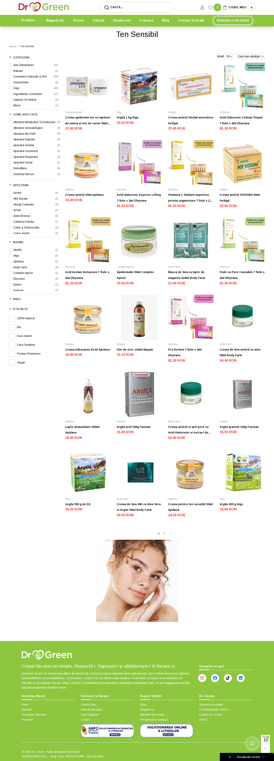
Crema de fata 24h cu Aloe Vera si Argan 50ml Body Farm (139, 507)
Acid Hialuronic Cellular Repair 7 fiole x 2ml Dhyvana (241, 120)
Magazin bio (55, 20)
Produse (28, 20)
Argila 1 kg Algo (128, 117)
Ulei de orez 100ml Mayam (135, 349)
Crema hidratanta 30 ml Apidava (87, 349)
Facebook (215, 678)
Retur (25, 704)
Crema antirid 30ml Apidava (84, 194)
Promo (78, 20)
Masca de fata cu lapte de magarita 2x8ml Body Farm (186, 275)
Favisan (121, 421)
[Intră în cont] (204, 7)
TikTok (228, 678)
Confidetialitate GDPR (213, 709)
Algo (119, 112)
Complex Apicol (73, 112)
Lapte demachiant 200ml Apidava (82, 429)
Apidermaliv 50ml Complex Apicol (135, 275)
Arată (220, 56)
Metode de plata (91, 709)
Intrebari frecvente (152, 714)
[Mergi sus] (265, 748)
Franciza (146, 20)
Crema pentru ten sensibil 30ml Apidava (190, 507)
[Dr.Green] (44, 6)
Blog (165, 20)
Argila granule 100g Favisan (239, 426)
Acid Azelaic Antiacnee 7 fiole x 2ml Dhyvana (87, 275)
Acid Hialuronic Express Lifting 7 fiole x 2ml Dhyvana (139, 197)
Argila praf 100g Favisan (134, 426)
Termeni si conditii (211, 704)
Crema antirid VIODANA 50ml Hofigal (240, 197)
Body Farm (174, 266)
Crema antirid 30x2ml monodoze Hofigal (190, 120)
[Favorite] (211, 8)
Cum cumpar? (90, 714)
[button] (250, 56)
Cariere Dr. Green (210, 714)
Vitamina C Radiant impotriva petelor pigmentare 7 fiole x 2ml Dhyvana (190, 198)
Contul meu (88, 704)
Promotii (27, 719)
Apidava (69, 189)
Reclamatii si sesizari (154, 719)
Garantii (27, 709)
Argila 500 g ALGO (78, 504)
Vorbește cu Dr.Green (233, 20)
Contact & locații (191, 20)
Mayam (121, 344)
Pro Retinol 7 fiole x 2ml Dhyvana (185, 352)
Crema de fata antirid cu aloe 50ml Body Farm (240, 352)
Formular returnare (34, 714)
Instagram (202, 678)
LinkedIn (241, 678)
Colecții (98, 20)
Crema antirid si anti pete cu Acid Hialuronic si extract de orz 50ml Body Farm (188, 430)
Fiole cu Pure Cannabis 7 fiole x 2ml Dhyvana (242, 275)
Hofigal (172, 112)
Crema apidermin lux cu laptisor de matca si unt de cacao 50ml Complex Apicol (87, 121)
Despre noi (122, 20)
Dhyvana (224, 112)
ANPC (203, 719)
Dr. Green (38, 751)
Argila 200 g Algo (231, 504)
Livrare (85, 719)
